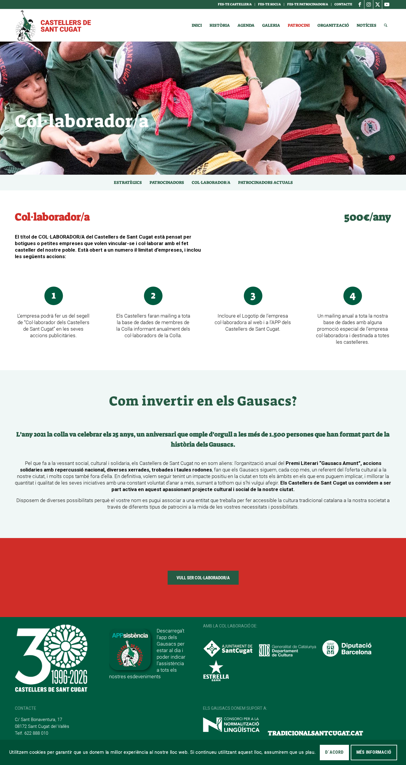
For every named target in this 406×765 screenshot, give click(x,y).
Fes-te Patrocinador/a (307, 4)
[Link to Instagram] (368, 4)
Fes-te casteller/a (235, 4)
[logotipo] (53, 25)
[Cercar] (385, 25)
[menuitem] (235, 4)
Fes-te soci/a (269, 4)
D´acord (334, 752)
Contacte (343, 4)
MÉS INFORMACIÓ (374, 752)
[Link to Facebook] (359, 4)
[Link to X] (377, 4)
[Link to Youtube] (386, 4)
